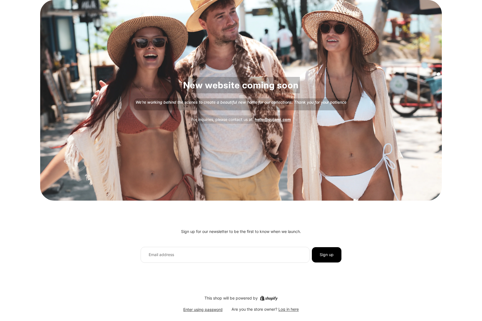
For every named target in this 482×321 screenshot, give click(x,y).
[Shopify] (269, 298)
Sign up (327, 254)
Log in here (288, 309)
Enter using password (203, 309)
